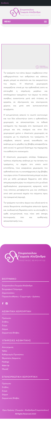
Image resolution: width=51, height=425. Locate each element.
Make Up (5, 366)
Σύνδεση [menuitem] (5, 3)
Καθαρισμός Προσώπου (13, 355)
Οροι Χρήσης (8, 410)
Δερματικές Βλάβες (10, 333)
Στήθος (5, 322)
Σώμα (4, 326)
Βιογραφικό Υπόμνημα (12, 289)
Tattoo (4, 351)
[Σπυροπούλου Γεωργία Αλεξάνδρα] (25, 12)
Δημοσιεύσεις (8, 293)
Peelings (5, 362)
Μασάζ (5, 369)
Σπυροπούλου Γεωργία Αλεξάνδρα (17, 286)
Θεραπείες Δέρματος (11, 358)
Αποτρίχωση (7, 347)
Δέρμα (5, 329)
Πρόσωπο (6, 318)
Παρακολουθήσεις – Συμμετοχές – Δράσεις (21, 297)
